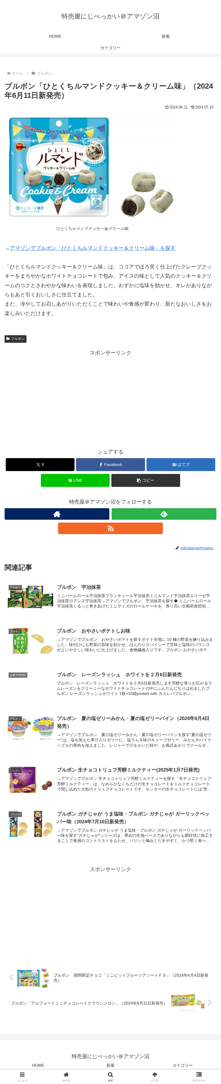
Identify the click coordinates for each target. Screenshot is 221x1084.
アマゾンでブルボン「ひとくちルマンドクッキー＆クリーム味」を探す (93, 248)
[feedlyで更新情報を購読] (164, 514)
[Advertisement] (110, 397)
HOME (38, 1065)
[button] (145, 480)
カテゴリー (183, 1065)
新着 (110, 1065)
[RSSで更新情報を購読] (110, 528)
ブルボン (18, 339)
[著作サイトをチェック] (57, 514)
